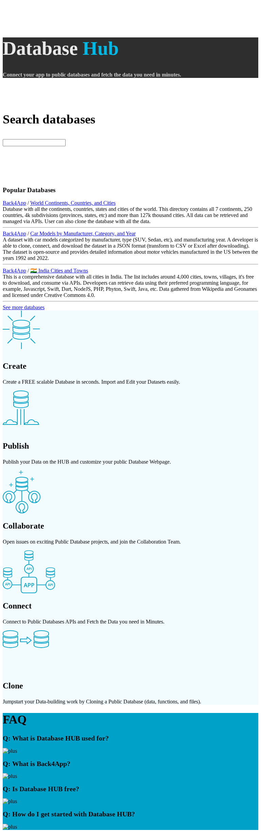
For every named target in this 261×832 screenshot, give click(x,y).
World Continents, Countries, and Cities (73, 203)
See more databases (24, 307)
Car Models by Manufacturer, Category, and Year (83, 233)
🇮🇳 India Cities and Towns (59, 270)
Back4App (14, 203)
